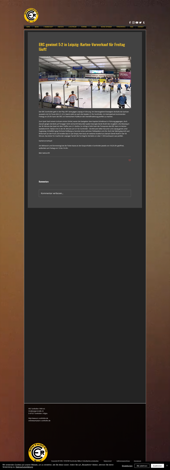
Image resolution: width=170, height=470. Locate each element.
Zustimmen (157, 466)
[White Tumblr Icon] (143, 22)
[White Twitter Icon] (140, 22)
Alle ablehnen (142, 466)
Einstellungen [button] (127, 466)
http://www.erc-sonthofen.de (38, 418)
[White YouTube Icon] (137, 22)
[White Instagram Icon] (133, 22)
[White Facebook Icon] (130, 22)
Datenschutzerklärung (24, 467)
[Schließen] (167, 466)
